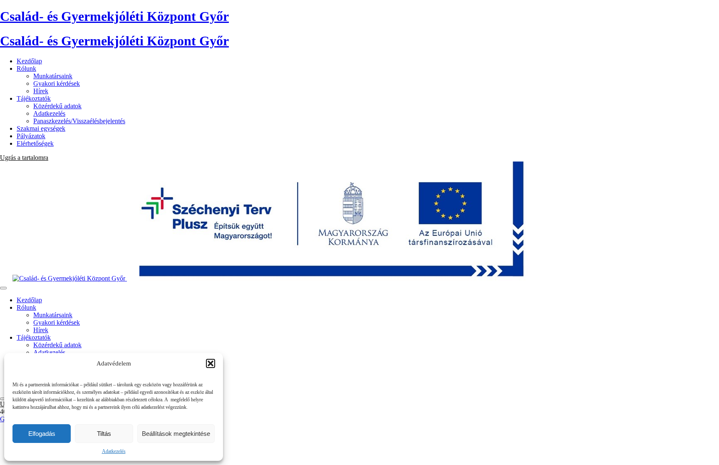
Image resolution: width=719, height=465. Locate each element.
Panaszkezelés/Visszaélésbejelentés (79, 120)
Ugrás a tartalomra (24, 157)
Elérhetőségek (35, 143)
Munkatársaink (52, 76)
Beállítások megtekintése (176, 433)
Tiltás (104, 433)
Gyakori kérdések (56, 83)
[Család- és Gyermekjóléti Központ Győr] (328, 278)
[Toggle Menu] (3, 288)
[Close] (3, 399)
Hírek (40, 90)
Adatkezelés (114, 451)
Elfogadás (41, 433)
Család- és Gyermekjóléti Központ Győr (114, 16)
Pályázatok (31, 135)
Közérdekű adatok (57, 105)
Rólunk (26, 68)
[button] (210, 363)
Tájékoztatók (34, 98)
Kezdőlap (29, 61)
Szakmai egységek (41, 128)
